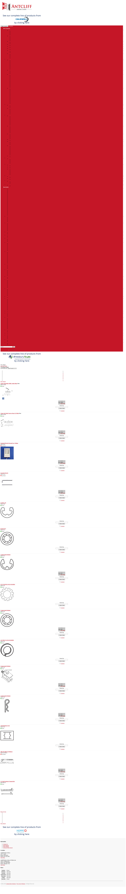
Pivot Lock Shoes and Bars (16, 173)
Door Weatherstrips (15, 110)
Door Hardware (9, 115)
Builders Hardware (15, 137)
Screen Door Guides (15, 123)
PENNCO (10, 305)
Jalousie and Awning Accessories (18, 52)
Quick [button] (5, 366)
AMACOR (10, 203)
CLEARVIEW (11, 228)
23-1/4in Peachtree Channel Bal (8, 781)
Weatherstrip (11, 108)
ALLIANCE (11, 199)
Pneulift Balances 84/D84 (16, 66)
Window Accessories (12, 53)
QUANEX (10, 311)
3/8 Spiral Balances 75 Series (17, 80)
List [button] (1, 366)
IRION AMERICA (12, 268)
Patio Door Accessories (16, 124)
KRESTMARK (11, 275)
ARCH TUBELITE (12, 212)
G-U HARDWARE (12, 243)
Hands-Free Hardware (13, 165)
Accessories (10, 88)
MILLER (10, 287)
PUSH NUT (3, 528)
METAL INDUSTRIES (13, 285)
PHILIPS (10, 307)
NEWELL (10, 290)
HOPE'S (10, 255)
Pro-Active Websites (21, 883)
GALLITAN (11, 245)
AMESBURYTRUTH (13, 209)
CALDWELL (11, 223)
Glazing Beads (11, 105)
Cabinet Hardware (12, 176)
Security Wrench (4, 473)
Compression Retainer (5, 554)
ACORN (10, 189)
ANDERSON (11, 211)
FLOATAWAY (11, 241)
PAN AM (10, 300)
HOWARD (10, 260)
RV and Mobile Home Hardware (15, 178)
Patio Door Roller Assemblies (17, 116)
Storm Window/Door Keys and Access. (19, 49)
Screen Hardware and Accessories (13, 157)
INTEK (10, 265)
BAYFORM (11, 217)
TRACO (10, 331)
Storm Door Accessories (16, 138)
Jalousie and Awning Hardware (14, 50)
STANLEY (10, 328)
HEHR (9, 254)
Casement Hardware (12, 35)
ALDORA (10, 196)
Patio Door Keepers (15, 120)
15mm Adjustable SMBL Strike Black (9, 383)
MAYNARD (11, 283)
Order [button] (25, 348)
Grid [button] (3, 366)
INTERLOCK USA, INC (13, 267)
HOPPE (10, 257)
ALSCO (10, 202)
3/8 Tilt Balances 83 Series (16, 83)
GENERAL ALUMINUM (13, 249)
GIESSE (10, 250)
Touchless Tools (14, 165)
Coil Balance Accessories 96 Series (18, 72)
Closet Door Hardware (13, 145)
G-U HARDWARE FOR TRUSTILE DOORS (18, 244)
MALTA (10, 280)
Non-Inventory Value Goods (17, 169)
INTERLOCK (11, 266)
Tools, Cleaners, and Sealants (14, 167)
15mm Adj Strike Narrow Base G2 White (10, 413)
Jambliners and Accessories (16, 103)
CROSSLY (10, 229)
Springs (12, 151)
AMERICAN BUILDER (13, 205)
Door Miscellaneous (15, 144)
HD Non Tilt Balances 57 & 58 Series (19, 65)
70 (11, 75)
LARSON (10, 277)
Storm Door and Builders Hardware (15, 133)
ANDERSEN (11, 210)
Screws (12, 170)
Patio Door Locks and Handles (17, 121)
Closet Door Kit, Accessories (17, 154)
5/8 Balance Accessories (16, 93)
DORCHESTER (11, 233)
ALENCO (10, 197)
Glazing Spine (14, 112)
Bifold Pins (13, 146)
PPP (9, 309)
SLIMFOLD (11, 325)
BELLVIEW (11, 218)
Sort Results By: (4, 368)
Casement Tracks (14, 39)
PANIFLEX (10, 301)
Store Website (6, 846)
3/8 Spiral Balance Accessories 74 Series (19, 95)
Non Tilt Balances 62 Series (16, 64)
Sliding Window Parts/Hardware (17, 45)
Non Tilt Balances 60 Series (16, 60)
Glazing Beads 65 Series (16, 106)
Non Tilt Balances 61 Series (16, 63)
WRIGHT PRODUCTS (13, 341)
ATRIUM (10, 215)
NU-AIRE (10, 295)
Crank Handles (14, 42)
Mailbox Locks (14, 172)
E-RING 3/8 (3, 502)
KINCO (10, 272)
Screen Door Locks (15, 122)
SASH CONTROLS (12, 318)
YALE (9, 343)
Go (14, 346)
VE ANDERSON (12, 335)
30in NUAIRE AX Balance (7, 751)
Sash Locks (13, 31)
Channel (10, 59)
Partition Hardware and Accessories (18, 156)
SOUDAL (10, 326)
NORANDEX (11, 291)
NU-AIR (10, 294)
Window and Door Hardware (17, 179)
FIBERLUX (11, 240)
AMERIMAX (11, 206)
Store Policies (6, 845)
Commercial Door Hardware (14, 141)
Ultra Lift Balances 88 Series (17, 85)
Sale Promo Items (12, 185)
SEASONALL (11, 320)
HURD (9, 263)
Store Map (3, 857)
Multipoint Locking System (16, 128)
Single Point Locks (15, 129)
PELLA (10, 304)
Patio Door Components (16, 163)
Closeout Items (11, 181)
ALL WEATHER (12, 198)
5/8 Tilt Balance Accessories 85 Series (19, 100)
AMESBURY (11, 207)
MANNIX (10, 281)
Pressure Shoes (14, 56)
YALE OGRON (11, 344)
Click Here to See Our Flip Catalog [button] (8, 348)
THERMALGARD (12, 330)
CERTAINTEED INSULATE (14, 227)
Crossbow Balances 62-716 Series (18, 69)
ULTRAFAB (11, 333)
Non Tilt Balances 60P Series (17, 61)
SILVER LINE (11, 324)
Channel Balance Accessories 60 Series (19, 89)
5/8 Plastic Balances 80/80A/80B (18, 82)
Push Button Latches (15, 134)
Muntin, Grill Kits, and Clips (17, 58)
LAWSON (10, 278)
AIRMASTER (11, 193)
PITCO (9, 308)
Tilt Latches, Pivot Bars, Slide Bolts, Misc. (19, 54)
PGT (9, 306)
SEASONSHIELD (12, 321)
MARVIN (10, 282)
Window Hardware (10, 29)
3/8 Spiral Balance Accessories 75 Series (19, 96)
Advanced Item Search (8, 847)
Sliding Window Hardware (13, 44)
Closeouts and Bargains (11, 180)
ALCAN (10, 194)
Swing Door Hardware (13, 126)
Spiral (9, 74)
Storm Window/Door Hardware (14, 48)
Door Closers (13, 135)
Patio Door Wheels (15, 119)
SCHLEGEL (11, 319)
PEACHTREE (11, 302)
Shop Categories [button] (6, 28)
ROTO (9, 316)
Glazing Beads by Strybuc (16, 107)
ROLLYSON (11, 315)
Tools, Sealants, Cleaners (16, 167)
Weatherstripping (14, 109)
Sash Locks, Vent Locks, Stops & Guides (16, 30)
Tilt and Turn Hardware (13, 46)
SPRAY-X (10, 327)
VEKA (9, 337)
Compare (62, 410)
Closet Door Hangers (15, 148)
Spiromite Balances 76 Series (17, 81)
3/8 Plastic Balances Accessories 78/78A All (20, 98)
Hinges (12, 131)
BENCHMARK (11, 219)
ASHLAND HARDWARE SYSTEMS (16, 213)
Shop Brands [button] (6, 187)
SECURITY (11, 322)
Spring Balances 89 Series (16, 87)
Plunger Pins (13, 147)
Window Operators (15, 51)
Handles (10, 41)
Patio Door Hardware (12, 115)
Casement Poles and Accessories (17, 40)
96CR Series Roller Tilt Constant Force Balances (21, 71)
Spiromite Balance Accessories (17, 97)
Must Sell (13, 183)
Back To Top (3, 811)
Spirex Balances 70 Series (16, 76)
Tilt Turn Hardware (15, 47)
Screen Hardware (14, 159)
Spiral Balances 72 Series (16, 77)
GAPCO (10, 246)
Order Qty (62, 405)
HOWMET (10, 261)
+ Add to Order (62, 408)
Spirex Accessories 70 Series (17, 92)
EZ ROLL (10, 237)
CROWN (10, 230)
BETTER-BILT (11, 220)
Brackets (13, 153)
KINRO (10, 274)
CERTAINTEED (12, 226)
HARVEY (10, 253)
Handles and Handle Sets (16, 126)
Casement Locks (14, 37)
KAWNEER (11, 270)
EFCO (9, 235)
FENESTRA (11, 239)
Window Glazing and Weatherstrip (13, 104)
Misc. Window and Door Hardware (13, 164)
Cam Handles (14, 43)
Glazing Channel (14, 111)
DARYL (10, 232)
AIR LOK (10, 192)
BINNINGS (10, 221)
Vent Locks (13, 32)
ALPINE (10, 200)
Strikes (12, 132)
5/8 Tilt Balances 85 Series (16, 84)
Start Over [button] (21, 348)
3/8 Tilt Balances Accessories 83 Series (19, 99)
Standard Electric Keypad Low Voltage (9, 443)
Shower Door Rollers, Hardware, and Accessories (21, 140)
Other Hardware (9, 175)
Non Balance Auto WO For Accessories (19, 102)
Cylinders (13, 130)
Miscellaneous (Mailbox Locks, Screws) (16, 169)
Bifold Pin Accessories (15, 152)
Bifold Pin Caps (14, 150)
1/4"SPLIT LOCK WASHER (7, 640)
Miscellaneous (14, 174)
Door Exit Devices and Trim (17, 143)
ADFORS (10, 190)
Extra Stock (13, 181)
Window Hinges (14, 55)
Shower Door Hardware (13, 139)
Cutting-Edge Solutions (11, 883)
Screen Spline (14, 161)
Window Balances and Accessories (13, 59)
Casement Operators (15, 36)
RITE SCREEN (11, 313)
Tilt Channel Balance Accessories (18, 90)
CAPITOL (10, 224)
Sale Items (8, 184)
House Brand (11, 259)
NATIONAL (11, 289)
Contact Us (5, 844)
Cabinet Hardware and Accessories (18, 177)
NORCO (10, 292)
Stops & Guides (14, 33)
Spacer (12, 113)
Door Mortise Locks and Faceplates (18, 142)
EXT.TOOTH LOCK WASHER (8, 584)
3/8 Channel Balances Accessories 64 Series (20, 91)
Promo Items (13, 185)
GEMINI (10, 248)
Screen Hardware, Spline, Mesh (15, 158)
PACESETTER (11, 299)
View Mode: (3, 364)
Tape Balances (14, 73)
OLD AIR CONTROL (13, 297)
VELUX (10, 338)
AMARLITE (11, 204)
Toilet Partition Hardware (13, 156)
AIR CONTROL (12, 191)
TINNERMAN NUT (5, 725)
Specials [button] (17, 348)
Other (12, 34)
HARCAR (10, 252)
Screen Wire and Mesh (15, 160)
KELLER (10, 271)
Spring (9, 70)
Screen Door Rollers (15, 117)
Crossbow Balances (15, 67)
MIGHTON (10, 286)
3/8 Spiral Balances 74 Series (17, 78)
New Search (3, 381)
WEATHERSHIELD (12, 340)
